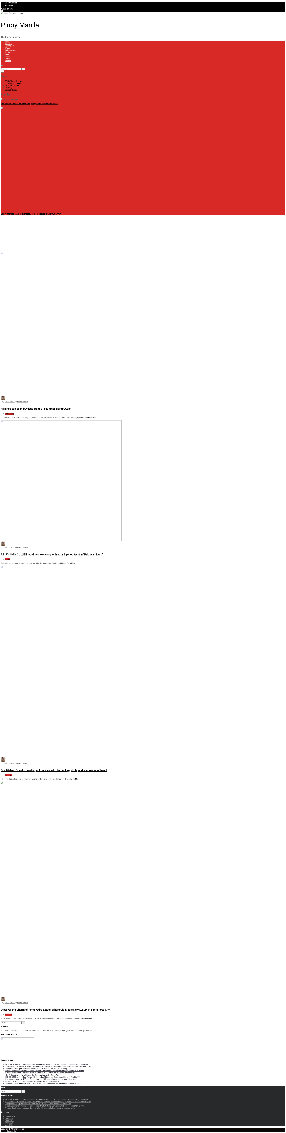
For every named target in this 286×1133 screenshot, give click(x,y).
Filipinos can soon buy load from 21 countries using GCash (36, 408)
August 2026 (10, 1116)
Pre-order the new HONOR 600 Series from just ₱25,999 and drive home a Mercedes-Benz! (41, 1079)
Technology (9, 46)
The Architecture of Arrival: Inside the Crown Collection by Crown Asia (32, 1075)
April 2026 (9, 1125)
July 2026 (9, 1119)
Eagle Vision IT (22, 1131)
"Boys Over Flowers (13, 83)
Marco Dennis (22, 402)
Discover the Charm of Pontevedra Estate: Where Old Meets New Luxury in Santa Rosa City (55, 1009)
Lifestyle (8, 44)
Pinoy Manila (20, 25)
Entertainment (10, 50)
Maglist (4, 1131)
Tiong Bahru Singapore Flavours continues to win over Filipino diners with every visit (38, 1069)
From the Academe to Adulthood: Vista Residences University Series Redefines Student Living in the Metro (47, 1064)
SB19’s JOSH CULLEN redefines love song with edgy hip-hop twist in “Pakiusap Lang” (52, 554)
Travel (7, 59)
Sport (7, 56)
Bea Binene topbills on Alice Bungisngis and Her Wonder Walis (29, 103)
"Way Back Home (12, 85)
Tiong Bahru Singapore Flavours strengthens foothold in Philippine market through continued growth (44, 1083)
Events (8, 61)
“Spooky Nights (11, 90)
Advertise (9, 5)
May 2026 (9, 1123)
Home (7, 42)
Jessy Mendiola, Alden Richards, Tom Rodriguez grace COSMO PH (31, 214)
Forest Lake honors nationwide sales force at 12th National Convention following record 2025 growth (44, 1071)
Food (7, 54)
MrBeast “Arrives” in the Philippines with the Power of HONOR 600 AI (32, 1081)
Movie (7, 52)
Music (7, 48)
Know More (92, 417)
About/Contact (11, 3)
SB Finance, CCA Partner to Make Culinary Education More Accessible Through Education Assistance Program (48, 1066)
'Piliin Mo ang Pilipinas (14, 81)
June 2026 (9, 1121)
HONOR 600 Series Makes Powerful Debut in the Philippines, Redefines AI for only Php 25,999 (42, 1077)
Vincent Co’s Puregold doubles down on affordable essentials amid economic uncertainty (40, 1073)
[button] (1, 67)
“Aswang (8, 87)
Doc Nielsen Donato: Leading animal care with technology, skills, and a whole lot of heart (54, 770)
